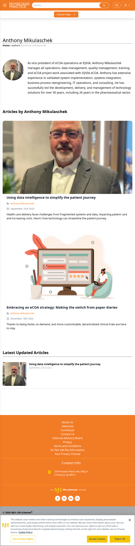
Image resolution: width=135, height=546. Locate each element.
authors (16, 45)
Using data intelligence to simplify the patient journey (64, 364)
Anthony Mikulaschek (22, 203)
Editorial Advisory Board (67, 438)
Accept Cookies (97, 538)
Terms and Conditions (67, 446)
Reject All (120, 538)
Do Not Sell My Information (68, 450)
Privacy (67, 442)
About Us (67, 422)
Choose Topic (64, 14)
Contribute (67, 430)
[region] (67, 530)
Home (6, 45)
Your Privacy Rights (23, 538)
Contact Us (67, 434)
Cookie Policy (25, 532)
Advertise (67, 426)
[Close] (129, 520)
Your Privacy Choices (67, 454)
